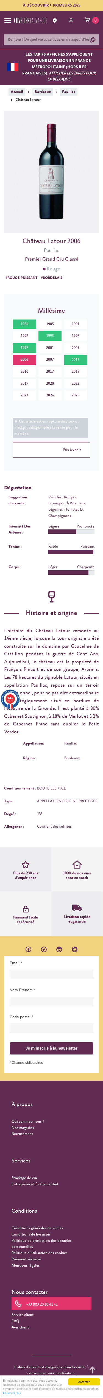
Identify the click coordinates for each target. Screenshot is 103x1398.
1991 (75, 324)
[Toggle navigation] (7, 20)
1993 (50, 336)
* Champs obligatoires (26, 1063)
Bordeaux (43, 92)
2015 (75, 360)
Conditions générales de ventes (37, 1228)
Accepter (84, 1382)
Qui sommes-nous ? (28, 1121)
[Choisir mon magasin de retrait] (55, 21)
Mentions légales (26, 1265)
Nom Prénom (21, 990)
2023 (24, 395)
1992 (24, 336)
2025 (75, 395)
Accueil (17, 92)
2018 (75, 371)
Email (14, 963)
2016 (24, 371)
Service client (23, 1315)
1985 (50, 324)
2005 (75, 348)
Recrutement (22, 1134)
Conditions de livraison (31, 1234)
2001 (50, 348)
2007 (50, 359)
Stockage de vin (24, 1178)
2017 (50, 371)
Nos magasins (23, 1128)
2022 (75, 383)
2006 (24, 359)
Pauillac (68, 92)
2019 (24, 383)
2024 (50, 395)
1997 (24, 348)
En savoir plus (12, 1393)
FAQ (15, 1321)
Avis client (20, 1327)
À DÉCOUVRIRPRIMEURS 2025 (51, 5)
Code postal (20, 1017)
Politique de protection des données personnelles (42, 1244)
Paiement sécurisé (26, 1259)
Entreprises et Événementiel (35, 1184)
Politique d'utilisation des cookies (40, 1253)
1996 (75, 336)
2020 (50, 383)
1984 (24, 324)
